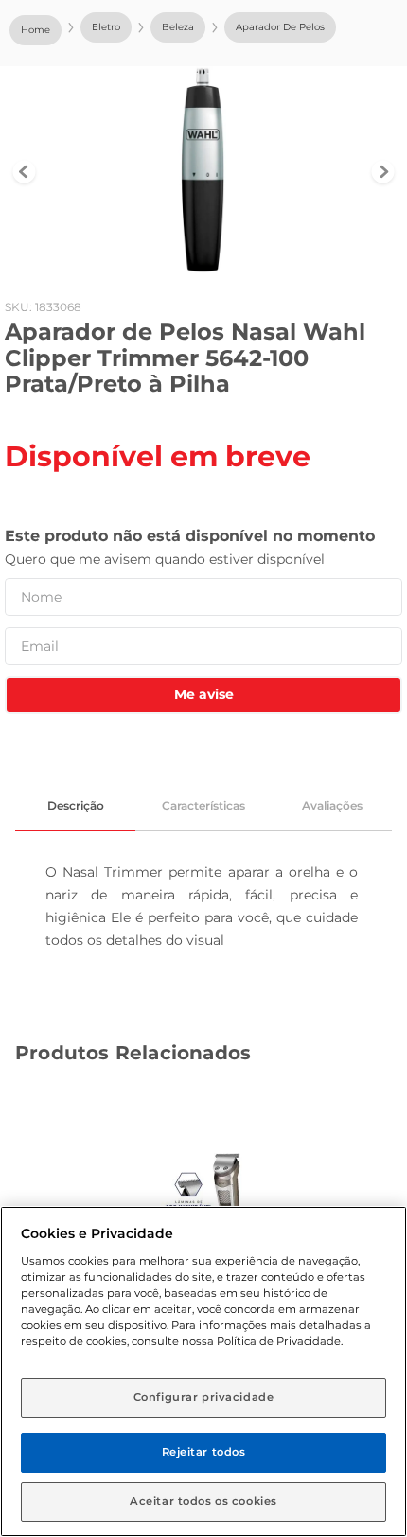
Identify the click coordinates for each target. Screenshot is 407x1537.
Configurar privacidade (203, 1397)
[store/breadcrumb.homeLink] (35, 30)
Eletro (106, 27)
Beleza (178, 27)
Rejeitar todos (204, 1451)
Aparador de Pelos (280, 27)
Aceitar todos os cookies (203, 1501)
